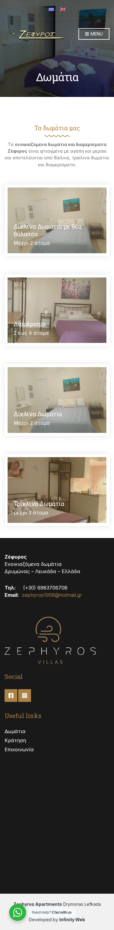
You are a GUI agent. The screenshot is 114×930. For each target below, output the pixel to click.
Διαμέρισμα (30, 324)
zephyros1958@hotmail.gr (52, 595)
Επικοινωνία (19, 749)
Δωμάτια (15, 731)
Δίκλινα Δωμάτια (38, 414)
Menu (96, 33)
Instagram (24, 695)
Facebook (11, 695)
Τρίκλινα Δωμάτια (39, 503)
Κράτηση (15, 740)
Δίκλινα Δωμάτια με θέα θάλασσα (47, 230)
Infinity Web (72, 919)
